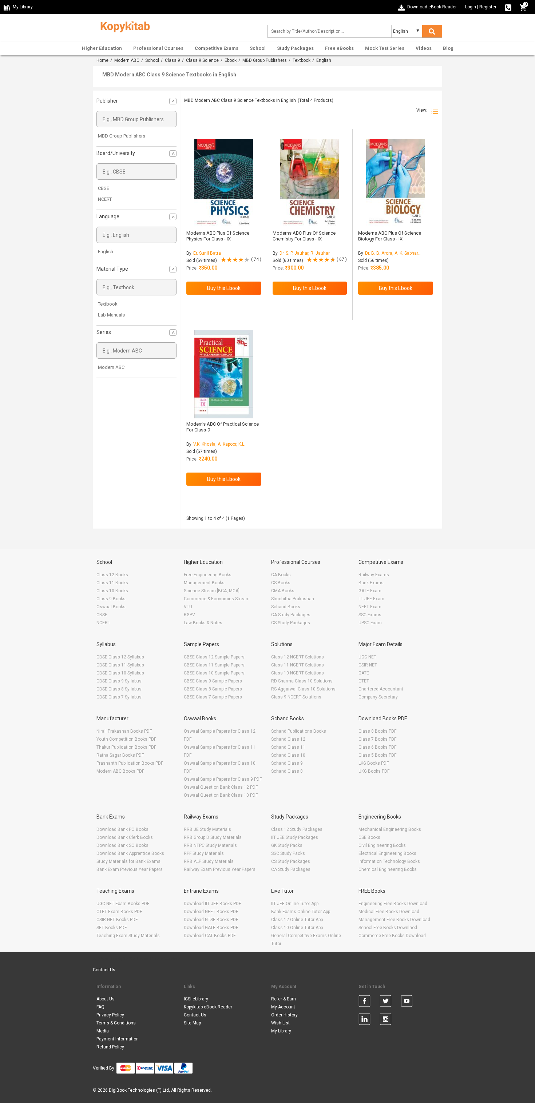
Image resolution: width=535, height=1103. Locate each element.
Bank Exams (371, 582)
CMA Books (282, 590)
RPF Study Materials (204, 853)
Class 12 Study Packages (296, 829)
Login (470, 6)
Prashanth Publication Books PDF (129, 763)
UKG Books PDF (373, 771)
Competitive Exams (216, 48)
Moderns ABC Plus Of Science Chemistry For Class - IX (304, 236)
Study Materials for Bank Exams (128, 861)
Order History (284, 1015)
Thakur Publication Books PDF (126, 747)
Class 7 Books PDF (377, 739)
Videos (424, 48)
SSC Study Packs (288, 853)
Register (487, 6)
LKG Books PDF (373, 763)
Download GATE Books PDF (211, 927)
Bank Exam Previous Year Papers (129, 869)
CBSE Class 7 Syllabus (119, 697)
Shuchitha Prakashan (292, 598)
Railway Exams (373, 574)
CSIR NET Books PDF (117, 919)
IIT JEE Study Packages (294, 837)
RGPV (189, 614)
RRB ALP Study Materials (209, 861)
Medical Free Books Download (388, 911)
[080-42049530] (508, 6)
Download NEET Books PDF (211, 911)
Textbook (301, 60)
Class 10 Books (112, 590)
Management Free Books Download (394, 919)
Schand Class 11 (288, 747)
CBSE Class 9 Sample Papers (213, 681)
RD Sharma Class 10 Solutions (302, 681)
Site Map (192, 1023)
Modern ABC (126, 60)
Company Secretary (378, 697)
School (258, 48)
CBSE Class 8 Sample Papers (213, 689)
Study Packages (295, 48)
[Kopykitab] (123, 25)
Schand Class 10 (288, 755)
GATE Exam (369, 590)
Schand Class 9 (287, 763)
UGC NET (367, 657)
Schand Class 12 (288, 739)
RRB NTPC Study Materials (210, 845)
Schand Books (285, 606)
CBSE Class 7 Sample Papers (213, 697)
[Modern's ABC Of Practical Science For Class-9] (223, 374)
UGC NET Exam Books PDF (122, 903)
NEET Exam (369, 606)
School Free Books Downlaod (387, 927)
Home (102, 60)
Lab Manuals (111, 315)
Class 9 (172, 60)
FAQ (100, 1007)
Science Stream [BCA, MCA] (211, 590)
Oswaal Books (111, 606)
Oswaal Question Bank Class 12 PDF (221, 787)
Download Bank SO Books (122, 845)
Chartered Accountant (380, 689)
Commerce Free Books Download (392, 935)
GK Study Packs (286, 845)
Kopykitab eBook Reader (208, 1007)
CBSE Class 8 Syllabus (119, 689)
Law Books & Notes (203, 622)
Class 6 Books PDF (377, 747)
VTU (188, 606)
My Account (283, 1007)
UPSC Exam (370, 622)
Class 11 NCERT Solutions (297, 665)
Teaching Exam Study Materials (128, 935)
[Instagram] (386, 1020)
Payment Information (117, 1039)
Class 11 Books (112, 582)
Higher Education (102, 48)
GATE (363, 673)
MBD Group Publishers (264, 60)
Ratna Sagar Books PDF (120, 755)
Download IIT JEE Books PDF (212, 903)
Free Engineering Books (207, 574)
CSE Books (369, 837)
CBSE (103, 188)
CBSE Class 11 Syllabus (120, 665)
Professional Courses (158, 48)
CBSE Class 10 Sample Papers (214, 673)
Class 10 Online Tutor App (297, 927)
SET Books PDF (111, 927)
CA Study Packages (290, 614)
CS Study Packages (290, 622)
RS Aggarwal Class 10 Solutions (303, 689)
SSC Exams (369, 614)
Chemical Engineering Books (387, 869)
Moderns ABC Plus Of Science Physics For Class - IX (217, 236)
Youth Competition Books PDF (126, 739)
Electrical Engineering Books (387, 853)
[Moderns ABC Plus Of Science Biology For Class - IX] (395, 183)
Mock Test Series (384, 48)
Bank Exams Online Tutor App (300, 911)
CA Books (281, 574)
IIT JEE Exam (371, 598)
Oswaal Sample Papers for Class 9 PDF (223, 779)
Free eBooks (339, 48)
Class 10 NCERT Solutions (297, 673)
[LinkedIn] (364, 1020)
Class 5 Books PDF (377, 755)
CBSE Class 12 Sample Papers (214, 657)
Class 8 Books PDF (377, 731)
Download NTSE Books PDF (211, 919)
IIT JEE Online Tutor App (294, 903)
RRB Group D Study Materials (213, 837)
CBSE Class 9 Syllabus (119, 681)
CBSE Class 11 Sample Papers (214, 665)
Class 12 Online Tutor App (297, 919)
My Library (281, 1031)
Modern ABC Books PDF (120, 771)
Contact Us (104, 969)
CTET (363, 681)
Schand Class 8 (287, 771)
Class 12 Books (112, 574)
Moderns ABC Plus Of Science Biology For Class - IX (389, 236)
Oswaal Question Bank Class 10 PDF (221, 795)
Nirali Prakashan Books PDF (124, 731)
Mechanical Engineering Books (389, 829)
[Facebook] (364, 1002)
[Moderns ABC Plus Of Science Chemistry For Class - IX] (309, 183)
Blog (448, 48)
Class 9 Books (111, 598)
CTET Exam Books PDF (119, 911)
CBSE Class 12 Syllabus (120, 657)
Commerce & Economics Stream (217, 598)
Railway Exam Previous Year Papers (219, 869)
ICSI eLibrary (196, 999)
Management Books (204, 582)
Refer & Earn (283, 999)
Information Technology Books (389, 861)
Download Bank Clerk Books (124, 837)
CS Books (280, 582)
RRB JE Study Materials (207, 829)
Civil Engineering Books (382, 845)
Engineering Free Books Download (392, 903)
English (105, 251)
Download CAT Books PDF (209, 935)
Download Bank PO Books (122, 829)
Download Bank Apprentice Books (130, 853)
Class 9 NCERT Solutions (296, 697)
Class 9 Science (202, 60)
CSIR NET (367, 665)
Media (102, 1031)
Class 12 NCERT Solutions (297, 657)
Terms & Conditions (116, 1023)
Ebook (231, 60)
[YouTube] (407, 1002)
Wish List (280, 1023)
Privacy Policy (110, 1015)
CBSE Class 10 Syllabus (120, 673)
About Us (105, 999)
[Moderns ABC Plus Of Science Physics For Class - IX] (223, 183)
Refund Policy (110, 1047)
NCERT (105, 199)
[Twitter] (386, 1002)
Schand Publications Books (298, 731)
